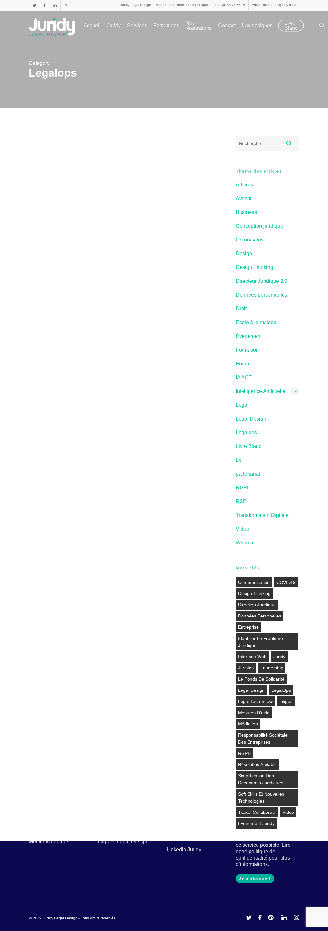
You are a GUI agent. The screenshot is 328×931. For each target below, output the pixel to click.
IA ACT (244, 377)
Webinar (135, 189)
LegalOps (281, 690)
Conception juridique (259, 226)
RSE (241, 501)
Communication (254, 582)
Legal (242, 405)
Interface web (252, 656)
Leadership (271, 667)
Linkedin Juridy (184, 849)
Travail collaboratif (257, 812)
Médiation (248, 723)
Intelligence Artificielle (266, 391)
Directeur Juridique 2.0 (127, 179)
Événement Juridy (256, 823)
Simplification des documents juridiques (260, 779)
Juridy (279, 656)
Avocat (243, 198)
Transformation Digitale (262, 515)
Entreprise (248, 627)
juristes (246, 667)
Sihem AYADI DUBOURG (145, 378)
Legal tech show (255, 701)
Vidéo (242, 529)
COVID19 (286, 582)
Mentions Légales (49, 841)
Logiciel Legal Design (122, 841)
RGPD (243, 487)
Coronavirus (250, 239)
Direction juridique (257, 604)
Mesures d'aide (254, 712)
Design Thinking (254, 267)
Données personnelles (261, 295)
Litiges (285, 701)
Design (244, 253)
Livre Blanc (248, 446)
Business (246, 212)
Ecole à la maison (256, 322)
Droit (241, 308)
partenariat (248, 474)
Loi (239, 460)
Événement (249, 336)
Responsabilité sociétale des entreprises (263, 738)
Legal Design (192, 179)
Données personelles (259, 615)
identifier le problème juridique (260, 642)
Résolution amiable (257, 764)
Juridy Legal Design (141, 264)
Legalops (114, 189)
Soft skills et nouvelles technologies (261, 797)
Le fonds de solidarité (261, 679)
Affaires (244, 184)
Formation (165, 179)
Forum (243, 363)
